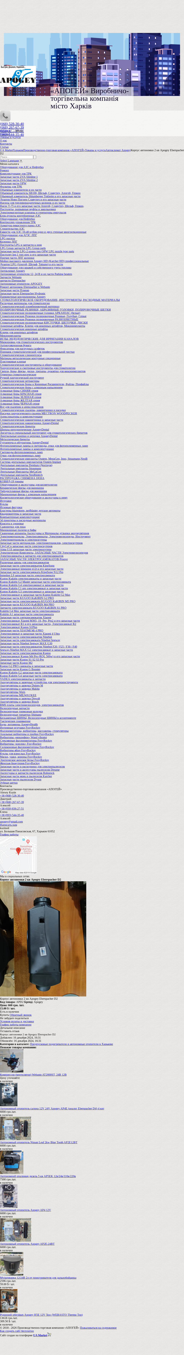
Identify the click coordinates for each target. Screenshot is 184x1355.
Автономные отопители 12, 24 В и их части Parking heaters (36, 274)
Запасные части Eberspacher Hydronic (22, 293)
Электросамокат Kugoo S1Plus (18, 627)
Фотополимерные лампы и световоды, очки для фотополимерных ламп (44, 445)
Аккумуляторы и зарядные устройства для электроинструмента (39, 682)
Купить (4, 1014)
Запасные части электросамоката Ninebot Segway (30, 640)
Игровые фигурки (11, 507)
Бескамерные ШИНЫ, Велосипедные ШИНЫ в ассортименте (38, 717)
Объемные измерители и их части (21, 189)
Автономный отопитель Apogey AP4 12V (25, 1210)
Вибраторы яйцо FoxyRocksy (18, 750)
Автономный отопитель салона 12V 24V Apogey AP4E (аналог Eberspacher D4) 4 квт (52, 1108)
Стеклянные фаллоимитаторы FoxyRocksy (26, 740)
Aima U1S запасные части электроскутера (25, 549)
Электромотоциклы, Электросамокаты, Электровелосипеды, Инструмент (45, 536)
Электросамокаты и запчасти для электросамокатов (31, 555)
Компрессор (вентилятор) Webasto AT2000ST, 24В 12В (33, 1074)
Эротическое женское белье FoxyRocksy (24, 760)
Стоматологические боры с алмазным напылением (31, 387)
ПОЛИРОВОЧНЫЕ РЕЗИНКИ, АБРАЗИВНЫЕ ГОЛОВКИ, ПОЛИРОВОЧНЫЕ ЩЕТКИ (55, 309)
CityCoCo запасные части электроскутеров (26, 546)
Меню (19, 130)
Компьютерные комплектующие (20, 517)
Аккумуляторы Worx (12, 692)
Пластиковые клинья (13, 361)
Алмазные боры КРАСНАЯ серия (20, 393)
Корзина (5, 130)
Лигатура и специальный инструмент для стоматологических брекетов (44, 432)
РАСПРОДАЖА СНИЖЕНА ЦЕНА (22, 478)
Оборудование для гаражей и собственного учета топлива (35, 267)
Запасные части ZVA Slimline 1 (19, 176)
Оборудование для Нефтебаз (17, 218)
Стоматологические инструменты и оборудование (31, 364)
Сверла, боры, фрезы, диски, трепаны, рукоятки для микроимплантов (43, 371)
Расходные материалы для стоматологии (25, 303)
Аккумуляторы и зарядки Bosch (19, 701)
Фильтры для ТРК (11, 186)
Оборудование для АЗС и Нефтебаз (21, 167)
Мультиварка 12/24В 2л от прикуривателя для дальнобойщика (38, 1277)
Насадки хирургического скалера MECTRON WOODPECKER (38, 413)
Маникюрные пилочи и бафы (18, 530)
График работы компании (15, 1024)
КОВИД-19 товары (12, 481)
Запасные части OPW (13, 183)
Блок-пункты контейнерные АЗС (20, 215)
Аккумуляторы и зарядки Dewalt (20, 698)
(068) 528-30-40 (12, 124)
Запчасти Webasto (11, 277)
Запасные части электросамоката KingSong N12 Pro (31, 572)
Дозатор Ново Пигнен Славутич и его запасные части (33, 199)
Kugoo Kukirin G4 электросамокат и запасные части (32, 585)
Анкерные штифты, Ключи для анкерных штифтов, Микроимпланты (42, 325)
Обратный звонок (21, 1014)
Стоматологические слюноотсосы (21, 355)
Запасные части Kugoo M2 (16, 662)
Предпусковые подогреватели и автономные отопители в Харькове (71, 1044)
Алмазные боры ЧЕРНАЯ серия (19, 403)
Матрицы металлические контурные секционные (30, 358)
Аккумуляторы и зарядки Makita (20, 688)
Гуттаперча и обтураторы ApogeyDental (24, 442)
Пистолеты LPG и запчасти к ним (21, 244)
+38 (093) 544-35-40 (12, 815)
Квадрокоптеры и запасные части (20, 513)
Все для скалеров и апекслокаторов (21, 406)
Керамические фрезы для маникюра (22, 487)
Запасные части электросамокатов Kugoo (25, 653)
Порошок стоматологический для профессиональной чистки (37, 351)
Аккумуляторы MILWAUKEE (18, 695)
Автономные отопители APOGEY (21, 283)
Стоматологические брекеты (17, 426)
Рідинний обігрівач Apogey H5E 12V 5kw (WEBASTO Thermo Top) (41, 1314)
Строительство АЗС (12, 228)
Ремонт (4, 170)
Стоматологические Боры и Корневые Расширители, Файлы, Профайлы (44, 384)
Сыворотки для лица (13, 526)
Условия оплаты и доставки (17, 1021)
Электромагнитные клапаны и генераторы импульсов (33, 212)
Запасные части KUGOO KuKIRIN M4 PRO (27, 604)
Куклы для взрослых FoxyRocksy (20, 753)
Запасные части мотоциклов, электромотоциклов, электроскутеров (41, 542)
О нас (3, 140)
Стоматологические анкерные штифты (24, 329)
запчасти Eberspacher (13, 280)
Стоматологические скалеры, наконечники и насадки (33, 410)
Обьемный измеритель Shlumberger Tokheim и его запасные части (40, 196)
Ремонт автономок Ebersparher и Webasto (25, 287)
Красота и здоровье (12, 523)
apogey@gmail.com (11, 821)
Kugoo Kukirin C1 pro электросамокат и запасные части (34, 588)
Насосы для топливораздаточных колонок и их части (32, 202)
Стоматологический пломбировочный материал (29, 306)
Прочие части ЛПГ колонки (17, 257)
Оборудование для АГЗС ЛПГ (18, 235)
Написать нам (8, 824)
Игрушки (6, 500)
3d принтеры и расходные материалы (23, 520)
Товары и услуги (10, 137)
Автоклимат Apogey (12, 270)
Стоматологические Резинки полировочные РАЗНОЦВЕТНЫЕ (39, 319)
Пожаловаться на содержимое (98, 1327)
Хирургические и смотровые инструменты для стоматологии (37, 368)
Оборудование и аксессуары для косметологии (28, 484)
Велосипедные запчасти (15, 708)
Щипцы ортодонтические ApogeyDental (24, 429)
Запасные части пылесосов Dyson (20, 779)
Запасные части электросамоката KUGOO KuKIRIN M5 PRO (37, 601)
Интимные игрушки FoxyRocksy (20, 727)
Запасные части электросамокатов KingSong (27, 565)
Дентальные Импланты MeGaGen (21, 471)
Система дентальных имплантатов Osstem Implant (30, 461)
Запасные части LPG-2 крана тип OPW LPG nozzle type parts (37, 251)
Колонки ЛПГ (8, 241)
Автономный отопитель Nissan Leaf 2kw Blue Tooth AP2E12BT (38, 1142)
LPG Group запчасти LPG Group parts (23, 248)
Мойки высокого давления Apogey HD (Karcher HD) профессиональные (44, 261)
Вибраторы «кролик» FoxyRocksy (21, 743)
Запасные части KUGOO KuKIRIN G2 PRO (27, 598)
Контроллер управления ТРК (18, 222)
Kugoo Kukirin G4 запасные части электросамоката (31, 675)
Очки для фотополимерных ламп (20, 455)
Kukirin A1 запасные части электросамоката (27, 614)
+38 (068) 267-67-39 (12, 802)
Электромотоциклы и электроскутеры (23, 539)
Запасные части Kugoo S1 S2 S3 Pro (22, 659)
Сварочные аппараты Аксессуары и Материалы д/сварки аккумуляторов (44, 533)
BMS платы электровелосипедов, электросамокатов (32, 704)
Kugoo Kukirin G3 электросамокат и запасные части (32, 591)
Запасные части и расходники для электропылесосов (32, 766)
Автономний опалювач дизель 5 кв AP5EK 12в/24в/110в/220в (38, 1176)
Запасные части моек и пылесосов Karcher (26, 776)
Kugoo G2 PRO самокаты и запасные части (26, 666)
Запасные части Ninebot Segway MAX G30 (26, 643)
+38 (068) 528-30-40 (12, 795)
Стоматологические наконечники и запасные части (31, 419)
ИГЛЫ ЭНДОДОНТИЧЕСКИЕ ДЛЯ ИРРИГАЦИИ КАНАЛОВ (39, 338)
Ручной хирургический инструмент (22, 377)
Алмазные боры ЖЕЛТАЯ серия (20, 400)
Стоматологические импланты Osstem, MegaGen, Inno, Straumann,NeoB (44, 458)
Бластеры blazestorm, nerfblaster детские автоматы (30, 510)
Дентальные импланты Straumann (20, 468)
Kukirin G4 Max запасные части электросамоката (30, 611)
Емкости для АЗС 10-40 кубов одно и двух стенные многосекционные (43, 231)
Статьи (4, 146)
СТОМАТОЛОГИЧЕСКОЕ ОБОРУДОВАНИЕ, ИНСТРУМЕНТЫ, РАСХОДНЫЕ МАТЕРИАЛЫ (60, 299)
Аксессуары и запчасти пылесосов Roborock (27, 773)
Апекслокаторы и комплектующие (21, 416)
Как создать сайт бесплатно (17, 1331)
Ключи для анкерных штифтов (19, 332)
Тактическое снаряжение (15, 721)
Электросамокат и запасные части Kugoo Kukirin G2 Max (35, 594)
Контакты (6, 143)
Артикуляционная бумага (15, 345)
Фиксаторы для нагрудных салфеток (22, 348)
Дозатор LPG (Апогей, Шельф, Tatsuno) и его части (31, 264)
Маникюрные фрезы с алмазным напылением (28, 494)
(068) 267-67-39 (12, 127)
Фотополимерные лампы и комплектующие (27, 449)
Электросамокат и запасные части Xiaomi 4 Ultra (30, 633)
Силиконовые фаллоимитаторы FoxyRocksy (27, 747)
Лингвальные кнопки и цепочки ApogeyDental (29, 436)
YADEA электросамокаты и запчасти (23, 679)
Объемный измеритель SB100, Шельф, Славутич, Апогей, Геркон (40, 193)
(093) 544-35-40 (12, 134)
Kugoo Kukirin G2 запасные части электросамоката (31, 672)
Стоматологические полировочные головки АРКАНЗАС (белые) (40, 312)
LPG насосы (7, 238)
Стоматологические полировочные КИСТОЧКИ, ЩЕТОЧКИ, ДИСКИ (44, 322)
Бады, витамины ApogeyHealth (19, 724)
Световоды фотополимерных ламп (21, 452)
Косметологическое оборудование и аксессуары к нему (34, 497)
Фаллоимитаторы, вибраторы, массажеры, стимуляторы (34, 730)
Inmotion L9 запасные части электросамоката (27, 575)
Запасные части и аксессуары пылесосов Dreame (30, 769)
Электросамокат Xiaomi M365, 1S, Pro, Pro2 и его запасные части (40, 620)
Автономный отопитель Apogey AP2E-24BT (27, 1243)
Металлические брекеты (15, 439)
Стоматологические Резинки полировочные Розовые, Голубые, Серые (43, 316)
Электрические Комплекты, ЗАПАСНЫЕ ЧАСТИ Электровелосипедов (44, 552)
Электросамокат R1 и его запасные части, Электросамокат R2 (38, 623)
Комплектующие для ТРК (16, 173)
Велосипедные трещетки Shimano (20, 714)
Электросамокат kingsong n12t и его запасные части (31, 568)
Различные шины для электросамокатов (24, 562)
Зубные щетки (9, 782)
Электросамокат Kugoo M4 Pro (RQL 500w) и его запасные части (40, 656)
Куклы (4, 504)
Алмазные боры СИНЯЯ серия (19, 390)
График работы (9, 834)
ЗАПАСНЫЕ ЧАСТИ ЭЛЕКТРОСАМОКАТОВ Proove (34, 559)
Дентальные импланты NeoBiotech (21, 474)
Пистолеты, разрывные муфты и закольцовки (28, 209)
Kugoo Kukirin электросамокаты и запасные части (30, 578)
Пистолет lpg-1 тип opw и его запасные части (28, 254)
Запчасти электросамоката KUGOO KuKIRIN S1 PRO (33, 607)
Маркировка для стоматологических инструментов (31, 342)
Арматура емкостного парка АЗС (20, 225)
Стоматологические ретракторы (19, 380)
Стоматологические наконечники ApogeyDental (29, 423)
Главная (5, 134)
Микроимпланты (10, 335)
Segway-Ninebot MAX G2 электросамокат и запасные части (36, 649)
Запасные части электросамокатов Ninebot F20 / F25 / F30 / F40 (38, 646)
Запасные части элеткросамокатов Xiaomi (25, 617)
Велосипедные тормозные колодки (21, 711)
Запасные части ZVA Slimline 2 (19, 180)
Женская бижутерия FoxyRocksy (20, 763)
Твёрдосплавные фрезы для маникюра (23, 491)
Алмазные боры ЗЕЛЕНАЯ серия (20, 397)
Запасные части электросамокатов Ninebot (26, 636)
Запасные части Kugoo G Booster (20, 669)
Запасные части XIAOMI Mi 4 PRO (21, 630)
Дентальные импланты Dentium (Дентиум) (26, 465)
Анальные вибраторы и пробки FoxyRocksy (27, 734)
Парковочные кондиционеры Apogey (23, 296)
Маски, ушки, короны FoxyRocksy (21, 756)
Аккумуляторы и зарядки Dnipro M (21, 685)
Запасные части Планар (14, 290)
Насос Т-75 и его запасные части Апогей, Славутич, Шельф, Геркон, (42, 206)
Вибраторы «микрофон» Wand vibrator (23, 737)
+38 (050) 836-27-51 (12, 808)
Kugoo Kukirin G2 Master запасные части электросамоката (35, 581)
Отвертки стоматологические (18, 374)
